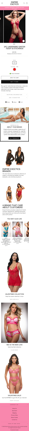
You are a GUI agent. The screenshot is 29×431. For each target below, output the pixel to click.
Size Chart (14, 410)
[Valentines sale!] (14, 373)
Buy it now (14, 81)
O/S (14, 62)
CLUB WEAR (14, 350)
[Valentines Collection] (14, 272)
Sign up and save (14, 423)
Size (14, 60)
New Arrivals (14, 299)
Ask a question (14, 97)
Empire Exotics (14, 3)
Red (14, 69)
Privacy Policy (14, 415)
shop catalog (14, 400)
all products (14, 138)
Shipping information (14, 94)
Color (14, 66)
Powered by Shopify (14, 429)
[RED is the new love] (14, 323)
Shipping (9, 53)
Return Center (14, 417)
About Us (14, 408)
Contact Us (14, 404)
